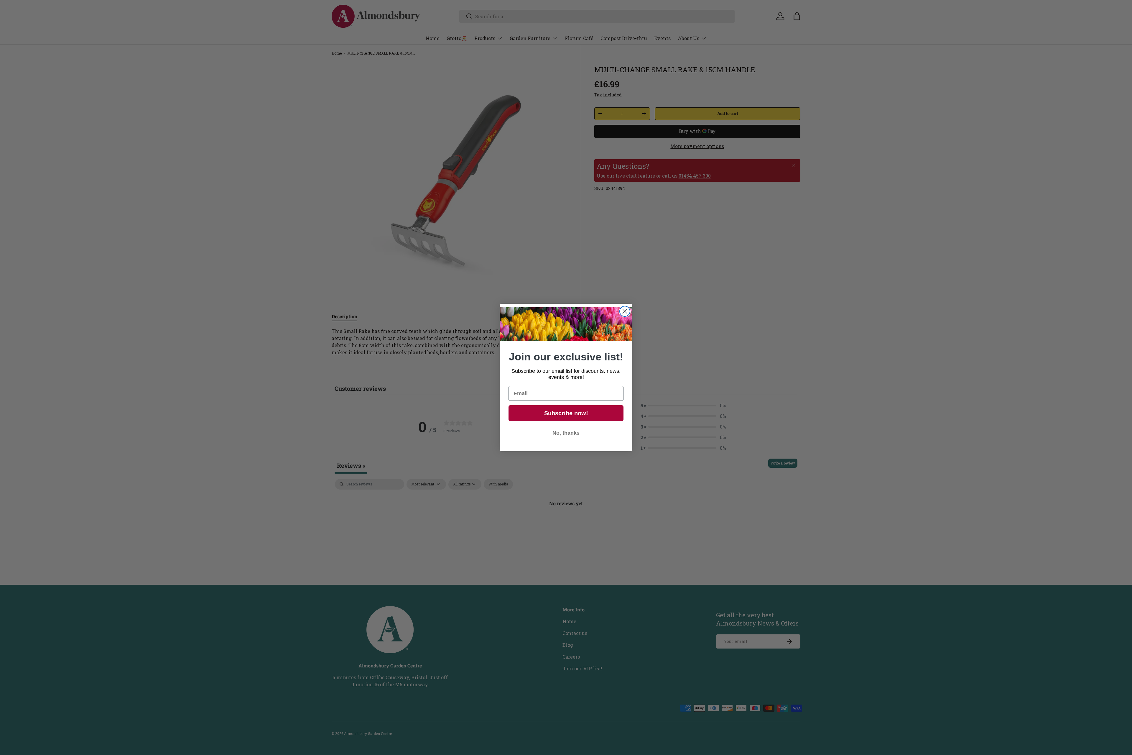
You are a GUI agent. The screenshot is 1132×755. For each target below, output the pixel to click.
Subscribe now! (566, 413)
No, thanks (566, 433)
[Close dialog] (625, 311)
